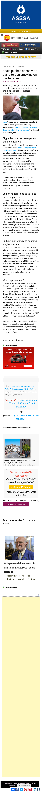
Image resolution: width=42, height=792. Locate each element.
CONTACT (14, 31)
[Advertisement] (21, 687)
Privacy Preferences (24, 785)
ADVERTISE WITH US (25, 31)
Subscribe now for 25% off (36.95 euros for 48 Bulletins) (22, 403)
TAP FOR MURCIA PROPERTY (21, 57)
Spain (5, 122)
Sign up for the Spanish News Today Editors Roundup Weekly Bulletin (20, 387)
